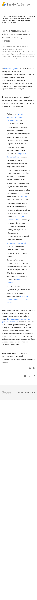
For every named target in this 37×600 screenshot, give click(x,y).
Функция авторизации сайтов (18, 243)
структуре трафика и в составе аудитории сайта (16, 117)
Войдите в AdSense (8, 20)
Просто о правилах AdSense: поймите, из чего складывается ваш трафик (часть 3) (17, 34)
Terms (33, 392)
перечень (24, 196)
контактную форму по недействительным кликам (18, 299)
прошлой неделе (10, 69)
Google (20, 392)
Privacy (27, 392)
